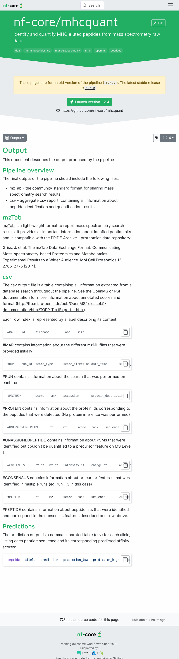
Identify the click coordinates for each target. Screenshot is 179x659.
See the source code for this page (91, 619)
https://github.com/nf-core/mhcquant (92, 110)
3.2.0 (90, 88)
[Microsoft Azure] (94, 652)
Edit (161, 23)
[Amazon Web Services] (86, 652)
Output (15, 138)
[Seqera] (79, 652)
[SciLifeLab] (101, 652)
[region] (67, 364)
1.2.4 (167, 138)
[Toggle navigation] (170, 5)
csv (13, 200)
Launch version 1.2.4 (92, 102)
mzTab (16, 188)
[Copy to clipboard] (125, 332)
